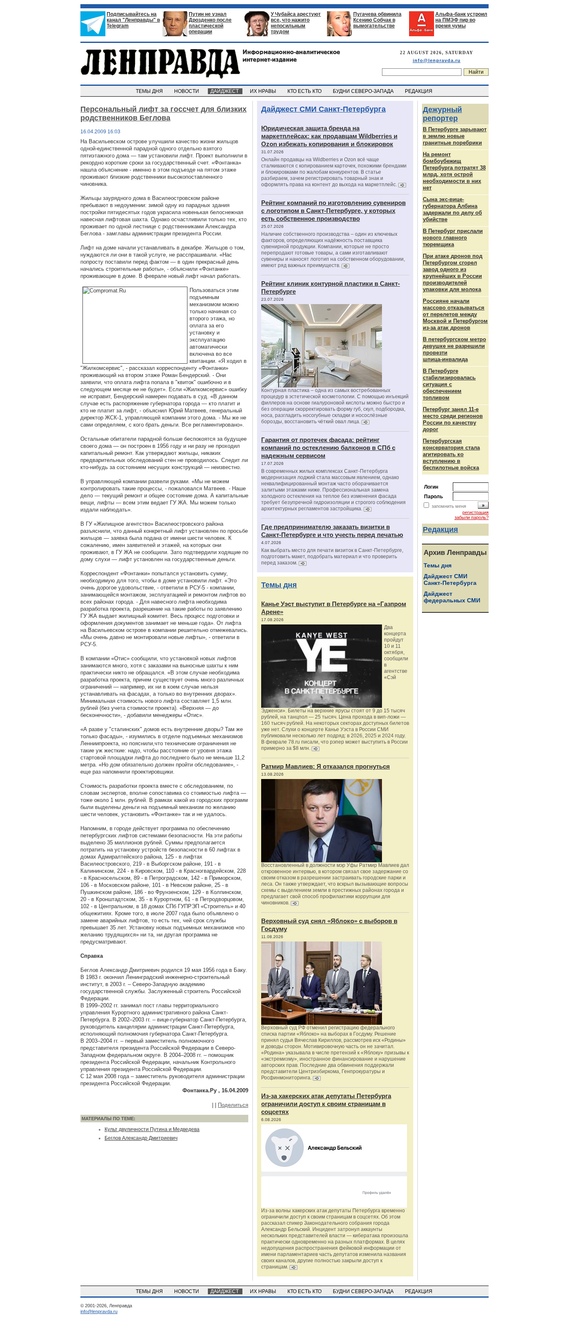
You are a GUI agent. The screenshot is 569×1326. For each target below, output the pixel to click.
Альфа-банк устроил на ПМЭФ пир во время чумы (461, 20)
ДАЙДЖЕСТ (225, 91)
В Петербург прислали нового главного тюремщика (453, 237)
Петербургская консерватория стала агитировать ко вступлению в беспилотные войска (451, 454)
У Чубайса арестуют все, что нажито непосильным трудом (296, 23)
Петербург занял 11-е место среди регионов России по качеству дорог (453, 419)
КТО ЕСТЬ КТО (305, 91)
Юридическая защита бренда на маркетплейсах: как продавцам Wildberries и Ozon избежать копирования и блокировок (329, 136)
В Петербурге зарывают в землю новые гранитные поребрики (455, 136)
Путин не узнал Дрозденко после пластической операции (210, 23)
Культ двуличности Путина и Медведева (152, 1129)
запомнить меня (449, 506)
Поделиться (233, 1105)
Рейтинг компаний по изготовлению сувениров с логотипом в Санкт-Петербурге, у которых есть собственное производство (333, 210)
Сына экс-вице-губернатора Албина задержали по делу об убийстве (452, 209)
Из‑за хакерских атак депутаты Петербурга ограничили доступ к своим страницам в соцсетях (326, 1103)
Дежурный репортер (442, 113)
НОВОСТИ (187, 91)
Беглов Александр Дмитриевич (141, 1138)
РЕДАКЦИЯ (419, 91)
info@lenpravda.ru (437, 60)
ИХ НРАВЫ (263, 91)
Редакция (440, 529)
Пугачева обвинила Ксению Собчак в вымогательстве (377, 20)
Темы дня (279, 585)
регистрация (475, 512)
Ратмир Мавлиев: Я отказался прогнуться (325, 766)
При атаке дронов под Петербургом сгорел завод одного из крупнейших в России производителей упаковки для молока (452, 272)
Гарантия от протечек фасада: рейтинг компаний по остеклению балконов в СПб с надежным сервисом (328, 447)
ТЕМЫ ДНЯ (150, 91)
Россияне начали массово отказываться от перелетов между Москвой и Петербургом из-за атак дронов (455, 314)
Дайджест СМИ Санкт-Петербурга (323, 109)
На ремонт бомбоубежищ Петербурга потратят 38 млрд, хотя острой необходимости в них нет (454, 171)
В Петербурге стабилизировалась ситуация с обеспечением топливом (449, 384)
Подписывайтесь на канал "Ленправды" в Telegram (133, 20)
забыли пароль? (471, 517)
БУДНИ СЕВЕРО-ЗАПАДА (363, 91)
